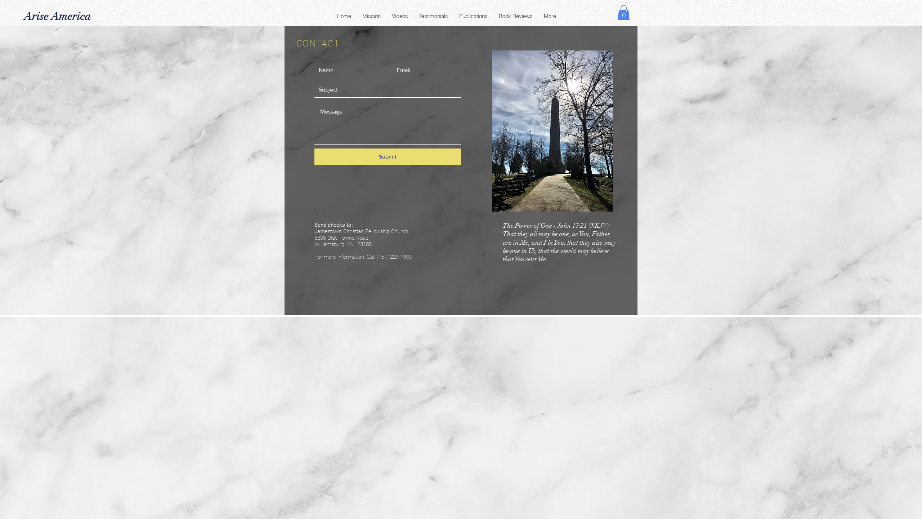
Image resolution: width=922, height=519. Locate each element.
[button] (623, 12)
